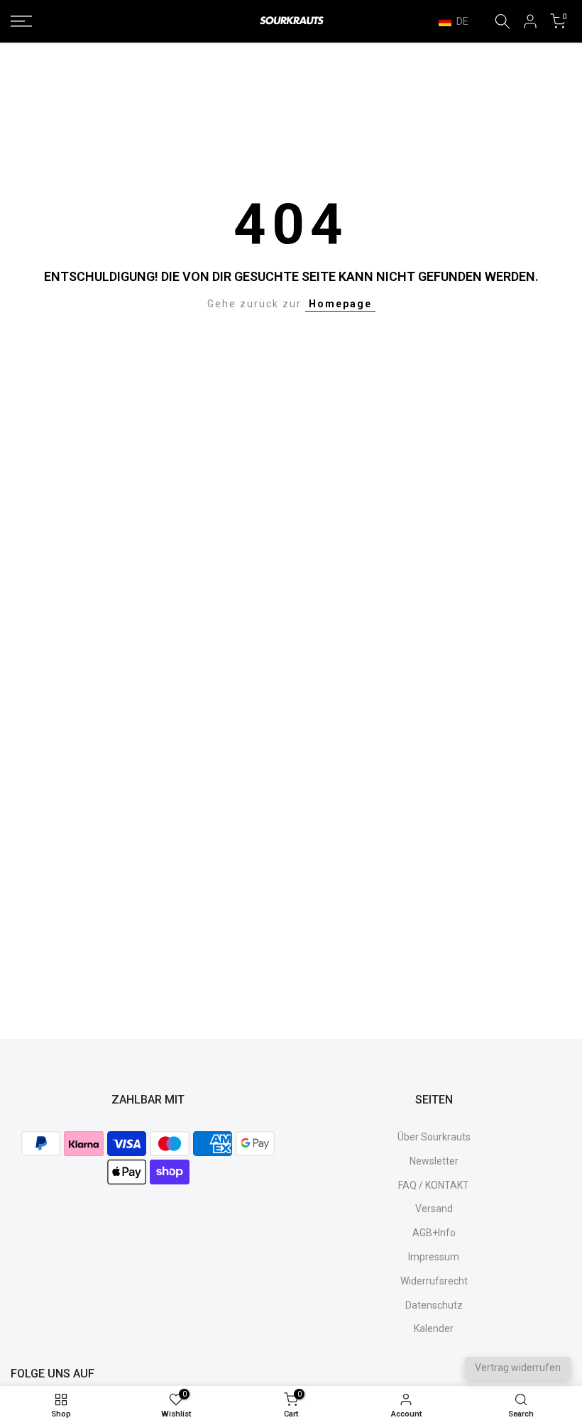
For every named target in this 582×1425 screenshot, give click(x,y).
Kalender (434, 1328)
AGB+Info (434, 1232)
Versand (434, 1208)
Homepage (340, 303)
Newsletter (434, 1161)
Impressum (433, 1256)
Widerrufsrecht (434, 1281)
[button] (460, 21)
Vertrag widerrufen (518, 1367)
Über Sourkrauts (434, 1137)
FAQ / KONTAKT (433, 1185)
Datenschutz (434, 1305)
